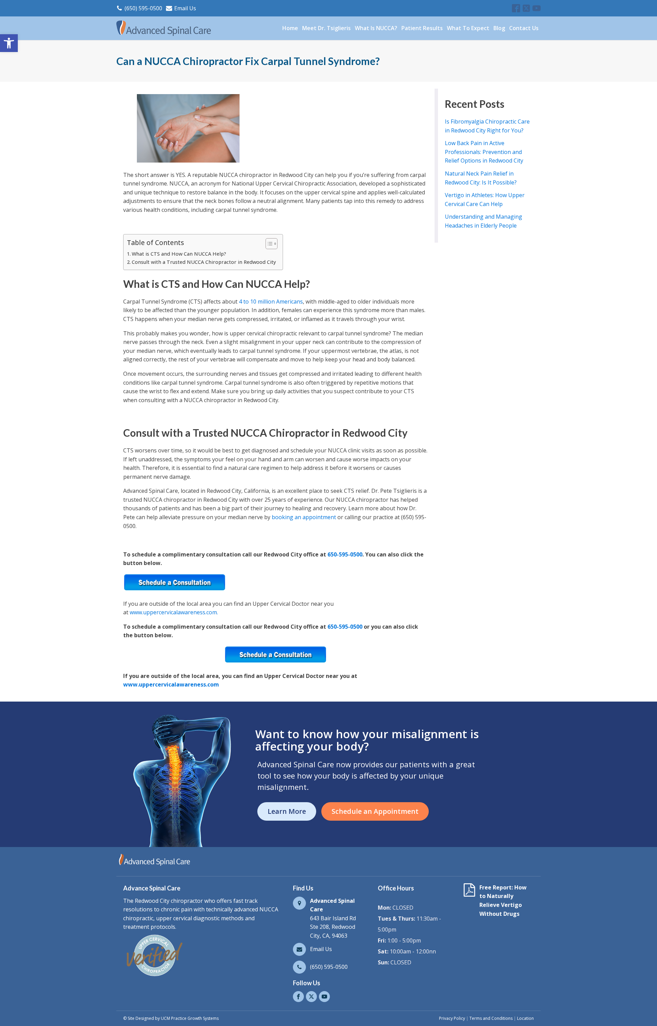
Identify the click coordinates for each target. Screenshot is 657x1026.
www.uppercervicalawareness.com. (174, 612)
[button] (9, 43)
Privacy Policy (452, 1018)
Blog (499, 28)
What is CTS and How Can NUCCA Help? (179, 254)
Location (525, 1018)
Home (290, 28)
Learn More (287, 811)
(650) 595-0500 (143, 8)
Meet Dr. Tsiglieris (326, 28)
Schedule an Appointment (375, 811)
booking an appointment (304, 517)
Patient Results (422, 28)
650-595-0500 (344, 554)
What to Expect (468, 28)
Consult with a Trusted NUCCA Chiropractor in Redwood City (204, 262)
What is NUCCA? (376, 28)
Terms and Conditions (491, 1018)
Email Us (185, 8)
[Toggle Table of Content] (268, 243)
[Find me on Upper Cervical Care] (154, 976)
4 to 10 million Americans (271, 301)
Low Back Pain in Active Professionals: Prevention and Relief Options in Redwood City (484, 151)
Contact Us (524, 28)
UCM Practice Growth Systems (190, 1018)
